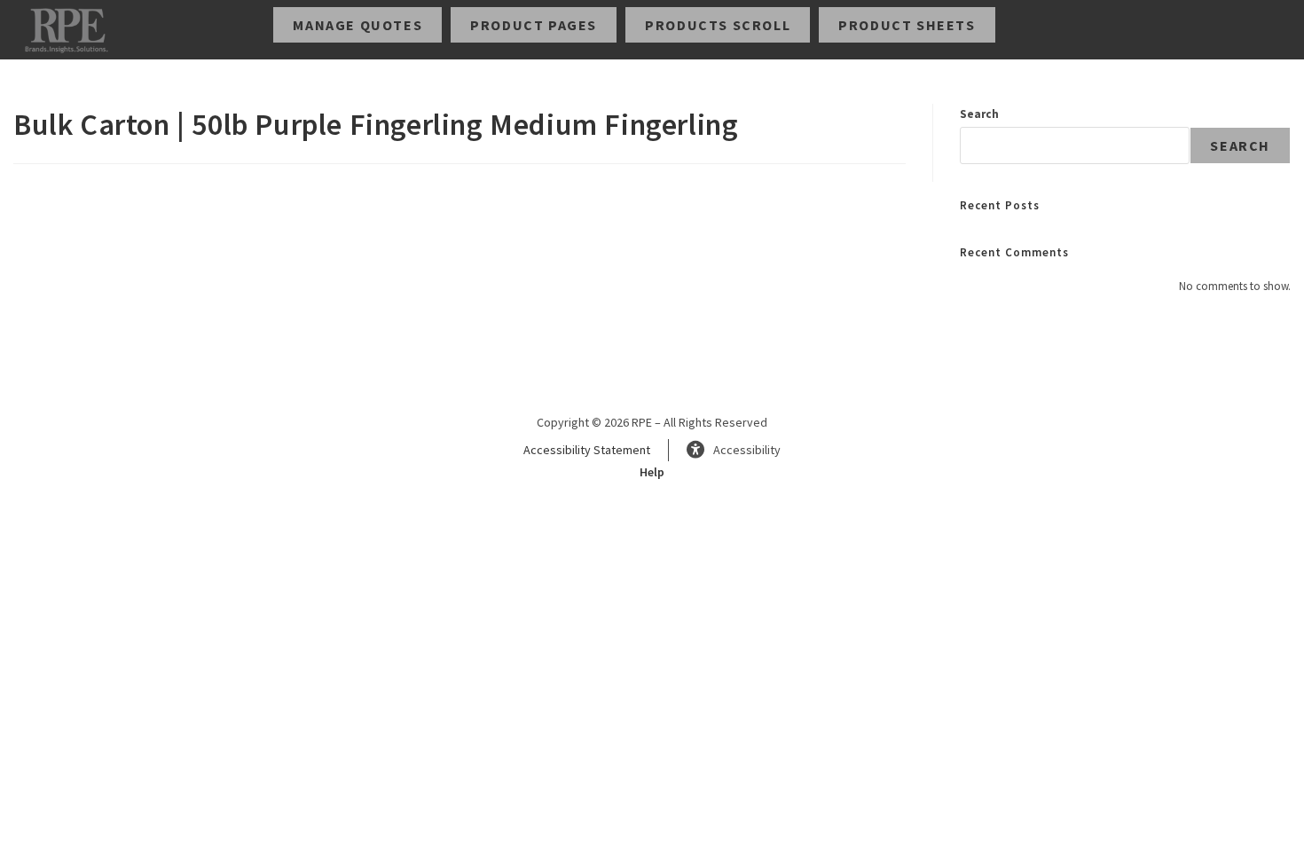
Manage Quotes (357, 25)
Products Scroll (717, 25)
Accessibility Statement (586, 450)
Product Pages (533, 25)
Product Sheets (906, 25)
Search (979, 114)
